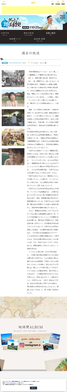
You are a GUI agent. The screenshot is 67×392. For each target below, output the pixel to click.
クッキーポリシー (13, 382)
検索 (52, 4)
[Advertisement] (33, 10)
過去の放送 (29, 34)
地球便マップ (15, 40)
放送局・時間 (39, 40)
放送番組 (58, 4)
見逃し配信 (50, 34)
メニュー (4, 4)
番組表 (63, 4)
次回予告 (5, 34)
